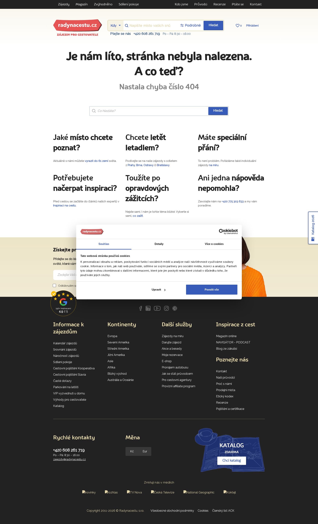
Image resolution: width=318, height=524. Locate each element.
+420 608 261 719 (147, 34)
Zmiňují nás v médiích (159, 482)
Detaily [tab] (159, 243)
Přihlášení (252, 25)
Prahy (131, 165)
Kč (132, 451)
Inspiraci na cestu (64, 205)
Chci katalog (231, 460)
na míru (213, 165)
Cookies (203, 510)
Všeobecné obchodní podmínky (172, 510)
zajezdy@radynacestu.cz (69, 459)
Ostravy (148, 165)
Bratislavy (163, 165)
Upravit (156, 289)
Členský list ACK (223, 510)
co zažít (138, 215)
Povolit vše (212, 289)
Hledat (213, 25)
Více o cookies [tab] (214, 243)
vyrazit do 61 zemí (96, 161)
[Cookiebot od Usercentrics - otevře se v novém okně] (222, 232)
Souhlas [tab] (103, 243)
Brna (139, 165)
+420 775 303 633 (233, 201)
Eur (145, 451)
